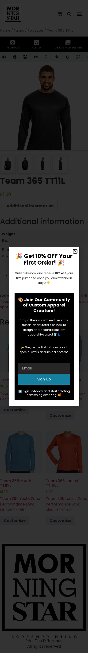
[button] (75, 251)
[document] (44, 326)
